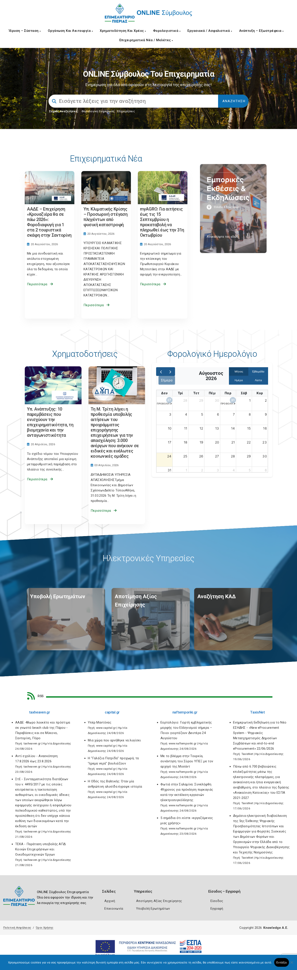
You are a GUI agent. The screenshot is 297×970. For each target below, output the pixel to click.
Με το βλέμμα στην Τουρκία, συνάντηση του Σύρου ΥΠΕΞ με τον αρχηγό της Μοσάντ (186, 761)
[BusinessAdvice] (66, 619)
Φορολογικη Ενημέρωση (98, 111)
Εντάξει (281, 962)
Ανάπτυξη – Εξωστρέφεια (261, 31)
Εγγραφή (216, 909)
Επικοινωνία (113, 909)
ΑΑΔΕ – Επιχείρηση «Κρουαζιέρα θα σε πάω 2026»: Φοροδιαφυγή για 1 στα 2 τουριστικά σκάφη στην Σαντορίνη (49, 222)
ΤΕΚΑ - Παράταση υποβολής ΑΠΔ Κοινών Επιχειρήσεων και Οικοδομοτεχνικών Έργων (40, 849)
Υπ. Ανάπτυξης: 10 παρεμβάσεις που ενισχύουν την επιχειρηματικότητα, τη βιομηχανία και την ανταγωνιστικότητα (50, 422)
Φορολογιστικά (166, 31)
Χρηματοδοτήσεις (85, 354)
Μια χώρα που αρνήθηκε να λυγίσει (114, 740)
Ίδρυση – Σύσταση (24, 31)
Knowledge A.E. (275, 928)
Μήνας (239, 371)
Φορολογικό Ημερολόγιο (212, 354)
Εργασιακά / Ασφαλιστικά (209, 31)
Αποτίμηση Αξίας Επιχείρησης (159, 901)
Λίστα (258, 380)
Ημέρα (239, 380)
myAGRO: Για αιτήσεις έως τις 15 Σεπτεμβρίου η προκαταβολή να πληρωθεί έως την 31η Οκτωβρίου (162, 222)
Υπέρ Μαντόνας (99, 722)
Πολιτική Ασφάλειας (17, 927)
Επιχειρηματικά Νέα (106, 158)
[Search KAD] (233, 619)
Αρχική (109, 901)
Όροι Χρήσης (44, 927)
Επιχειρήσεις (126, 111)
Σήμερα (167, 380)
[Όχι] (291, 964)
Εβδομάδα (258, 371)
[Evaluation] (151, 619)
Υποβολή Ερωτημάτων (153, 909)
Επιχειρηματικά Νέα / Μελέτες (145, 40)
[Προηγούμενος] (161, 371)
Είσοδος (216, 901)
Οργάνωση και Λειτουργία (70, 31)
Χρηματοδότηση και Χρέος (122, 31)
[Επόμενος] (170, 371)
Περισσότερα (38, 284)
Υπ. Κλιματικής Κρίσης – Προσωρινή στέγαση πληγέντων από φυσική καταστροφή (105, 216)
